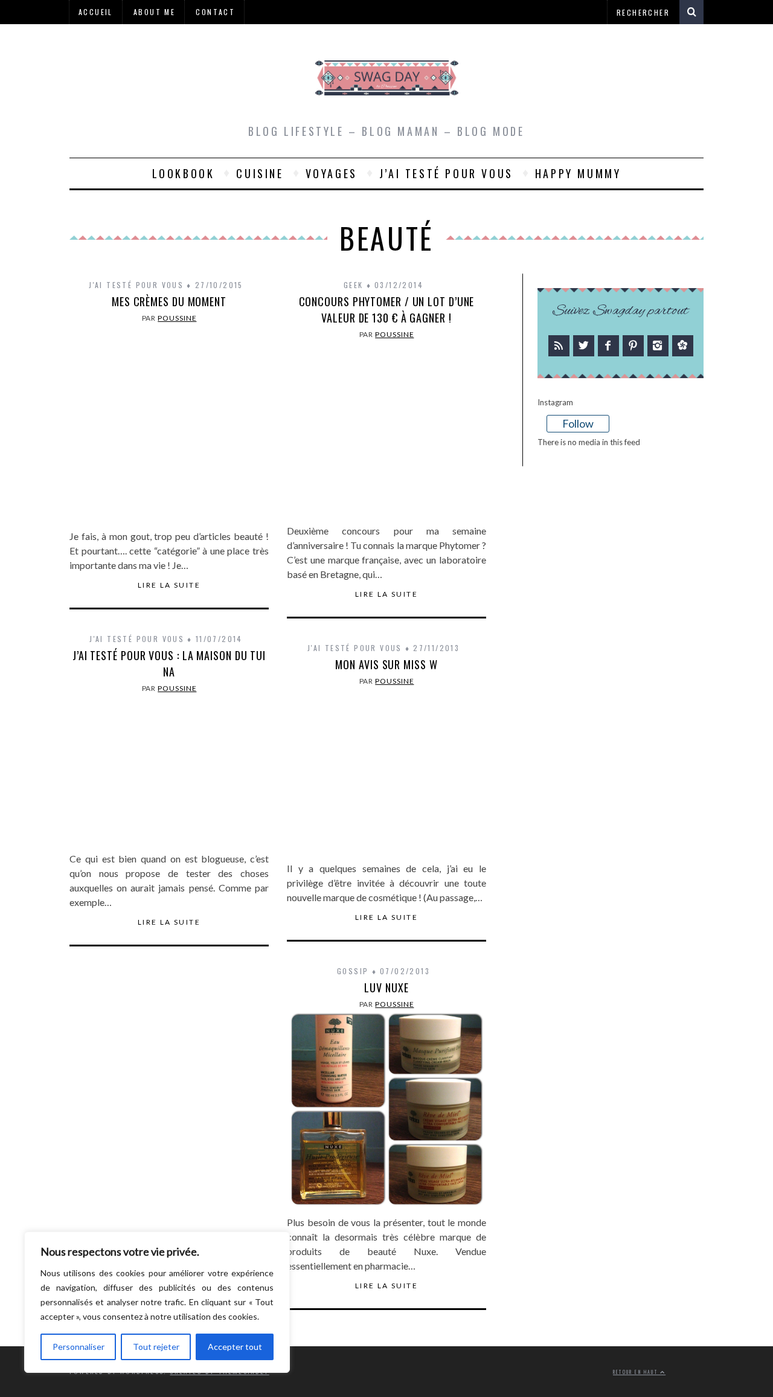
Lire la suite (169, 585)
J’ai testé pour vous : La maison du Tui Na (169, 663)
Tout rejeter (156, 1346)
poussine (177, 318)
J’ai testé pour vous (446, 173)
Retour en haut (636, 1372)
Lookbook (183, 173)
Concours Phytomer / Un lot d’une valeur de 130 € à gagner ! (387, 310)
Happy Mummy (578, 173)
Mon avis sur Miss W (386, 664)
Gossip (352, 971)
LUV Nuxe (386, 987)
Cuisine (259, 173)
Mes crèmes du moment (169, 301)
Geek (354, 285)
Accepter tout (235, 1346)
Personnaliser (78, 1346)
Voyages (332, 173)
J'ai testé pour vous (136, 285)
